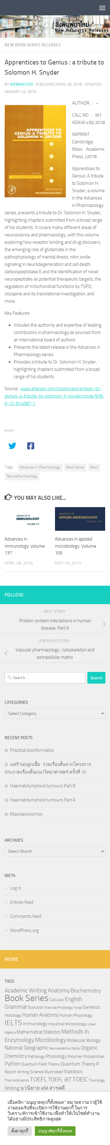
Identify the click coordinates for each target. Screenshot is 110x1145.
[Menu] (102, 7)
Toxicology (97, 1080)
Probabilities (94, 1056)
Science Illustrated (46, 1071)
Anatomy (59, 990)
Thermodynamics (17, 1080)
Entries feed (21, 902)
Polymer (75, 1056)
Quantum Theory (78, 1064)
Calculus (56, 999)
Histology (13, 1015)
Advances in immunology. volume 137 (25, 546)
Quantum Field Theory (40, 1064)
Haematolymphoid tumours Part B (42, 786)
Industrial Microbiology (67, 1024)
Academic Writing (26, 990)
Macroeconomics (26, 814)
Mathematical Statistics (38, 1032)
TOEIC (80, 1079)
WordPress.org (24, 930)
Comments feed (25, 916)
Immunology (35, 1024)
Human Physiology (76, 1015)
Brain (94, 467)
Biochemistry (86, 991)
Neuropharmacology (22, 476)
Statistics (73, 1071)
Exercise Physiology (59, 1008)
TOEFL (38, 1079)
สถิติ (44, 1088)
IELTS (13, 1022)
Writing (12, 1088)
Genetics (91, 1007)
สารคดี (57, 1088)
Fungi (78, 1008)
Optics (75, 1048)
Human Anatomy (40, 1015)
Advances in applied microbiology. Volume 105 (75, 546)
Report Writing (17, 1071)
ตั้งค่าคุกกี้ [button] (19, 1131)
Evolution (36, 1007)
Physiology (56, 1056)
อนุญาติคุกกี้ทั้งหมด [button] (55, 1131)
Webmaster (21, 84)
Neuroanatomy (59, 1048)
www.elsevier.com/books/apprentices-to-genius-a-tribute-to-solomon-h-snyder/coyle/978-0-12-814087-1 (55, 396)
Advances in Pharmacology (40, 467)
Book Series (75, 467)
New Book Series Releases (33, 45)
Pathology (36, 1056)
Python (12, 1064)
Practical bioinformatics (32, 750)
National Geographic (26, 1048)
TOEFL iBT (60, 1079)
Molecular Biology (84, 1040)
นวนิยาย (30, 1088)
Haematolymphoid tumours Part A (42, 800)
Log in (15, 888)
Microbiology (50, 1039)
